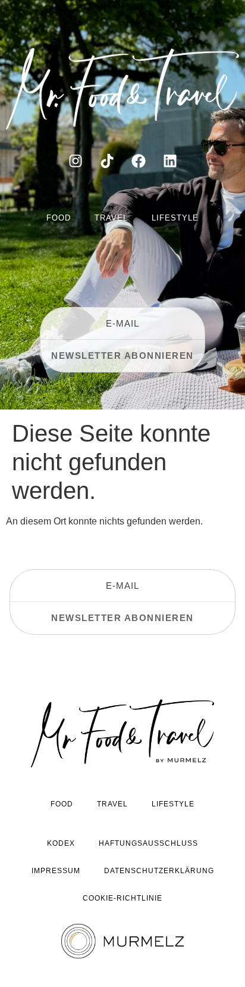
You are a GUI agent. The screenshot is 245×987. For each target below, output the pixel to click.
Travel (111, 217)
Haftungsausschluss (148, 843)
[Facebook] (138, 161)
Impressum (56, 871)
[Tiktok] (107, 161)
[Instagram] (75, 161)
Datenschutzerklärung (159, 871)
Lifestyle (175, 217)
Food (58, 217)
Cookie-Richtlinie (122, 898)
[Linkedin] (170, 161)
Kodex (61, 843)
